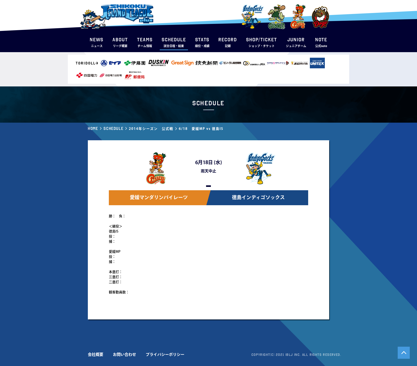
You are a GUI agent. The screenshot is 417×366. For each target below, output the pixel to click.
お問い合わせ (124, 354)
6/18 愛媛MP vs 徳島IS (201, 128)
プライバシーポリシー (165, 354)
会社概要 (95, 354)
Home (93, 128)
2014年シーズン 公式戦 (151, 128)
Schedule (113, 128)
